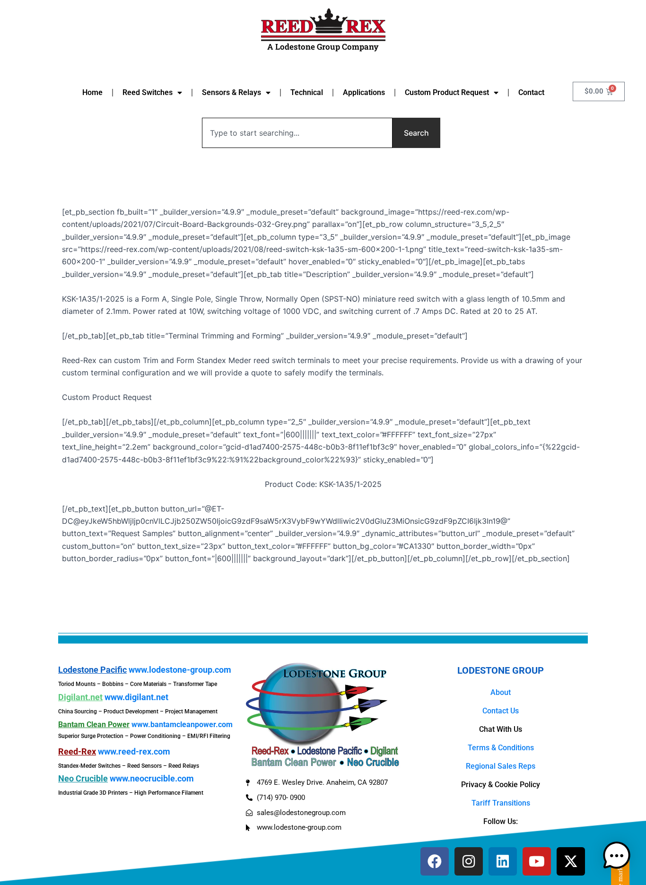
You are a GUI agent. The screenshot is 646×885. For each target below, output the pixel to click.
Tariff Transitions (500, 802)
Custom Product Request (447, 92)
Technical (306, 92)
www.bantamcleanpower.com (182, 724)
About (500, 692)
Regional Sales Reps (500, 766)
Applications (364, 92)
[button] (617, 856)
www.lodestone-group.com (180, 670)
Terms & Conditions (501, 747)
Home (92, 92)
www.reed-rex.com (134, 751)
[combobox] (297, 133)
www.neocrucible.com (152, 778)
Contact (531, 92)
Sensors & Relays (231, 92)
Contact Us (500, 710)
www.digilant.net (136, 697)
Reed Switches (147, 92)
